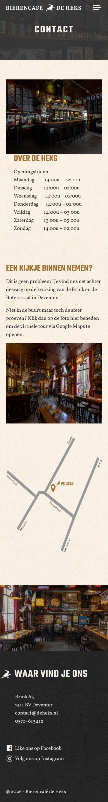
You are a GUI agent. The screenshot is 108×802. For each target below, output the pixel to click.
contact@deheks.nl (36, 713)
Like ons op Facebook (38, 748)
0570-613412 (29, 721)
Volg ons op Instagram (39, 758)
